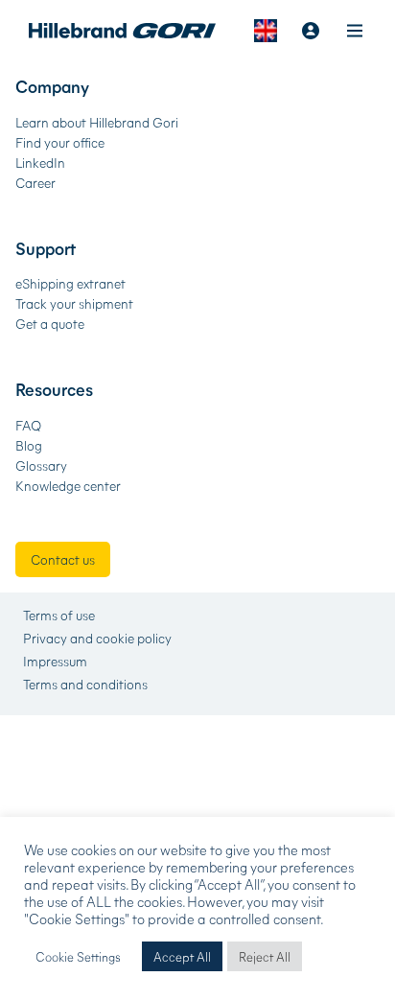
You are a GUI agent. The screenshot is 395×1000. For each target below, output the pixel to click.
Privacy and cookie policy (97, 638)
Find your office (60, 142)
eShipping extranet (70, 283)
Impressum (55, 661)
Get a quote (49, 323)
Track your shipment (74, 303)
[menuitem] (265, 30)
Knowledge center (68, 486)
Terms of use (59, 615)
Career (35, 183)
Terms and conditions (85, 684)
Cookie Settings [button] (78, 956)
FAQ (28, 425)
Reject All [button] (264, 956)
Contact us (63, 559)
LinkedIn (40, 162)
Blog (28, 445)
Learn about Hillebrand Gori (96, 122)
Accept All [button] (182, 956)
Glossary (41, 465)
